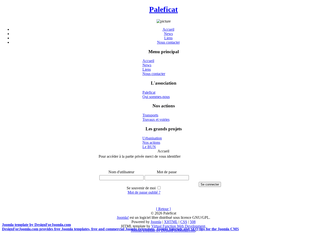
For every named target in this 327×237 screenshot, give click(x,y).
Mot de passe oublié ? (144, 192)
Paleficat (163, 9)
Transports (150, 115)
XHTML (171, 222)
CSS (183, 222)
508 (193, 222)
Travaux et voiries (155, 119)
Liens (168, 38)
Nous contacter (168, 42)
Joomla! (123, 217)
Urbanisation (152, 138)
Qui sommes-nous (156, 97)
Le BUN (149, 147)
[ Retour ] (163, 209)
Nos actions (151, 142)
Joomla (156, 222)
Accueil (168, 29)
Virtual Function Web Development (178, 226)
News (168, 34)
